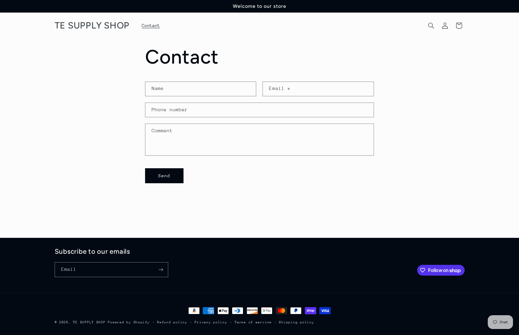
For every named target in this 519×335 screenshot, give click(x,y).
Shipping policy (296, 322)
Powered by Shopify (129, 322)
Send (164, 175)
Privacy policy (211, 322)
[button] (431, 25)
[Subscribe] (161, 269)
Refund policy (172, 322)
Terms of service (253, 322)
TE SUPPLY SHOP (89, 322)
